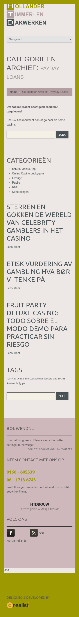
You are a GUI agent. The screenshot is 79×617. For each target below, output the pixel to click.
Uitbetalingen (20, 191)
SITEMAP (53, 509)
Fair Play (11, 378)
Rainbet (11, 383)
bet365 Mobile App (24, 169)
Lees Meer (13, 246)
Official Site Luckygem (29, 378)
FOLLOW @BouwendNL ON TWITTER (50, 449)
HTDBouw (39, 504)
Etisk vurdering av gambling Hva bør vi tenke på (39, 271)
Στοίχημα (20, 383)
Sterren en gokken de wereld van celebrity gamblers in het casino (39, 222)
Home (13, 91)
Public (16, 182)
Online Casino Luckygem (28, 173)
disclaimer (38, 509)
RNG (15, 187)
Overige (17, 178)
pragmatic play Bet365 (53, 378)
